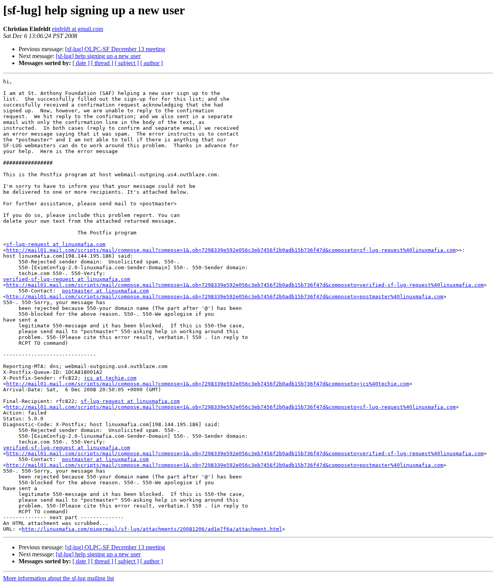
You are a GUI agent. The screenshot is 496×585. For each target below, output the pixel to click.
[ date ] (81, 63)
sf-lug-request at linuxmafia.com (55, 244)
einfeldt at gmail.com (77, 29)
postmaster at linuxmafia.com (105, 291)
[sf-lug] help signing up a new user (98, 56)
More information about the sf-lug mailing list (58, 578)
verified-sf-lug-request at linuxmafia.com (66, 279)
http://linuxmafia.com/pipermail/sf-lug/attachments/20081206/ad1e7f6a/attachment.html (152, 529)
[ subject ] (127, 63)
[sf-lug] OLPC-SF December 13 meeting (115, 49)
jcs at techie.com (110, 378)
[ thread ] (102, 63)
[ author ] (151, 63)
